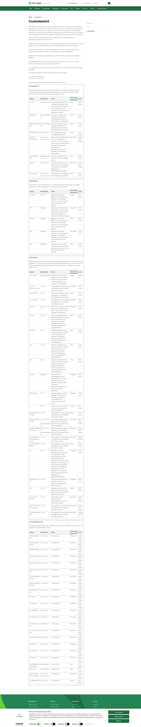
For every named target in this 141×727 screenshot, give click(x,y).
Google (42, 315)
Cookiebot (63, 82)
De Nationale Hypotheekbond (45, 138)
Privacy (95, 707)
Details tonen (88, 724)
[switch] (53, 724)
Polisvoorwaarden (76, 707)
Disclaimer (96, 704)
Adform (42, 393)
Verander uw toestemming (36, 78)
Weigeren (118, 721)
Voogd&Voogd (44, 133)
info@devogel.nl (74, 3)
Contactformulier (54, 704)
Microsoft (43, 195)
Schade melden (54, 707)
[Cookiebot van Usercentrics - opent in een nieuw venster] (19, 724)
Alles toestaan (118, 712)
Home (30, 17)
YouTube (42, 286)
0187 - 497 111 (86, 3)
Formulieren (75, 704)
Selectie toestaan (118, 716)
